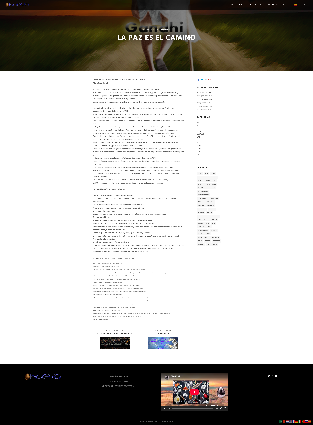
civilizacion (203, 191)
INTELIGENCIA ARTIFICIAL (206, 99)
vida (208, 244)
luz (199, 220)
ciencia (201, 188)
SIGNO (199, 145)
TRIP (198, 154)
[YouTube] (209, 79)
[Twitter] (202, 79)
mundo (200, 223)
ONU (213, 223)
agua (200, 174)
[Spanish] (295, 5)
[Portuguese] (303, 421)
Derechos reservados (148, 421)
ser (208, 234)
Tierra (207, 241)
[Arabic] (281, 421)
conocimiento (203, 195)
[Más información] (304, 4)
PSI (198, 142)
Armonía (213, 177)
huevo (209, 213)
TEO (198, 151)
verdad (201, 244)
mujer (214, 220)
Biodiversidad (210, 181)
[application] (194, 392)
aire (206, 174)
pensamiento (203, 230)
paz (209, 227)
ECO (198, 125)
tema (200, 241)
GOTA (199, 131)
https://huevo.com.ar (165, 421)
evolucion (202, 209)
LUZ (198, 137)
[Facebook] (198, 79)
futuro (212, 209)
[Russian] (306, 421)
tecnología (214, 237)
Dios (200, 202)
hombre (201, 213)
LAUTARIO (200, 134)
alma (213, 174)
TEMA (199, 148)
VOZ (198, 159)
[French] (293, 421)
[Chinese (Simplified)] (284, 421)
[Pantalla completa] (225, 408)
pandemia (202, 227)
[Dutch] (287, 421)
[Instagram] (205, 79)
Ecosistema (208, 202)
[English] (290, 421)
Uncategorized (202, 157)
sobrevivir (202, 237)
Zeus (215, 244)
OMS (207, 223)
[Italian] (300, 421)
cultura (214, 198)
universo (216, 241)
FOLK (199, 128)
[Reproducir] (164, 408)
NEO (198, 139)
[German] (296, 421)
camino (201, 184)
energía (201, 205)
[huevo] (17, 5)
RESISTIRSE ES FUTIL (204, 93)
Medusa (206, 220)
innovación (214, 216)
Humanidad (202, 216)
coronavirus (203, 198)
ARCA (199, 122)
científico (211, 188)
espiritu (210, 205)
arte (200, 181)
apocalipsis (202, 177)
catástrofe (211, 184)
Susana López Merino (204, 106)
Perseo (214, 230)
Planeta (201, 234)
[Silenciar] (221, 408)
